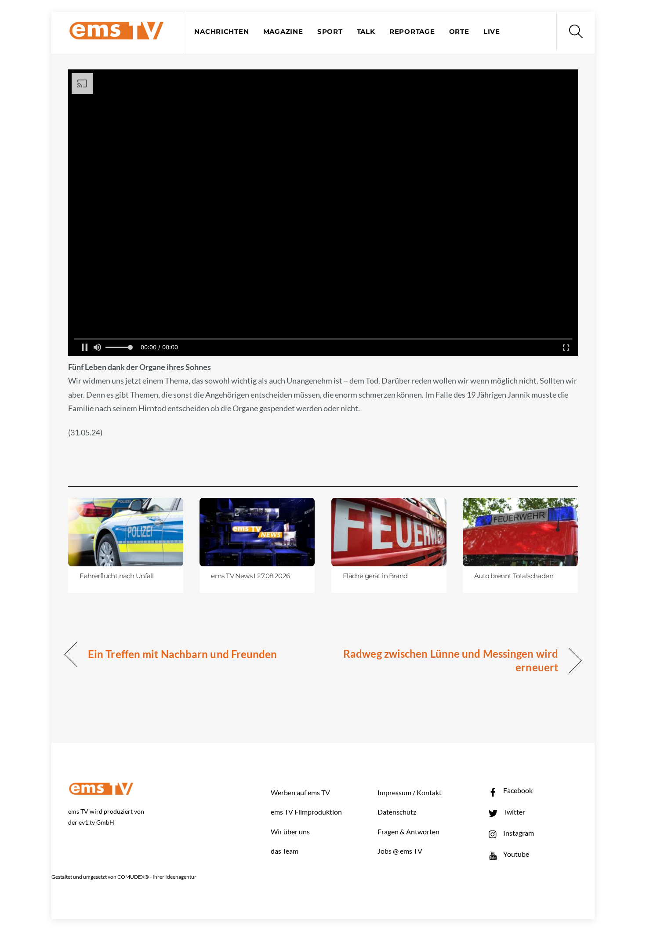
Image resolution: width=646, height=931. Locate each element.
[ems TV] (116, 34)
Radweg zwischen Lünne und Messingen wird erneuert (448, 660)
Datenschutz (396, 812)
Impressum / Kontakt (409, 792)
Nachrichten (221, 32)
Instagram (518, 833)
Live (491, 32)
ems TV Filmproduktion (306, 812)
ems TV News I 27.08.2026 (250, 576)
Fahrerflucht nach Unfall (116, 576)
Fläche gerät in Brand (375, 576)
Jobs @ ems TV (399, 851)
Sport (330, 32)
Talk (366, 32)
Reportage (412, 32)
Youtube (515, 854)
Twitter (513, 812)
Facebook (517, 790)
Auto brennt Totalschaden (513, 576)
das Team (284, 851)
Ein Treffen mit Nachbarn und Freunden (182, 654)
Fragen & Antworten (408, 831)
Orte (459, 32)
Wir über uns (290, 831)
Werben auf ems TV (300, 792)
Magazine (283, 32)
